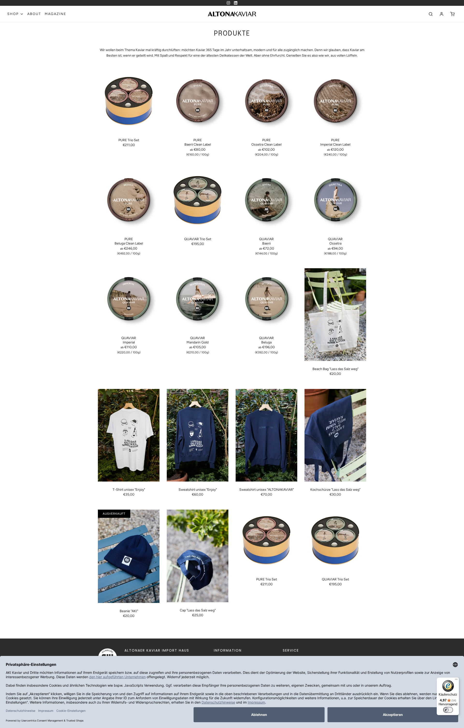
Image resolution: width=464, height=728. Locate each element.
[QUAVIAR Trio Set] (197, 200)
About (34, 14)
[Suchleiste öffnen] (430, 13)
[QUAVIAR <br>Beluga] (266, 299)
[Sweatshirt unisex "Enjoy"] (197, 435)
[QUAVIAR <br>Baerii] (266, 200)
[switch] (448, 710)
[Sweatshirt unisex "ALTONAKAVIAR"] (266, 435)
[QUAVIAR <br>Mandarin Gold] (197, 299)
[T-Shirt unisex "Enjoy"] (129, 435)
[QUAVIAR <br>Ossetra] (335, 200)
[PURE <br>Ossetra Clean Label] (266, 101)
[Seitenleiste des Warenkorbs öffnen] (452, 13)
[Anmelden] (441, 14)
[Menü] (456, 680)
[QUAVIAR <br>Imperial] (129, 299)
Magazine (55, 14)
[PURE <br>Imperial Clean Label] (335, 101)
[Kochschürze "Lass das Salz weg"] (335, 435)
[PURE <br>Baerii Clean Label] (197, 101)
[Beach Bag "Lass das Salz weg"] (335, 314)
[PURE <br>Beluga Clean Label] (129, 200)
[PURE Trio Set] (129, 101)
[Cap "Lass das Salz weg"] (197, 556)
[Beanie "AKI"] (129, 556)
